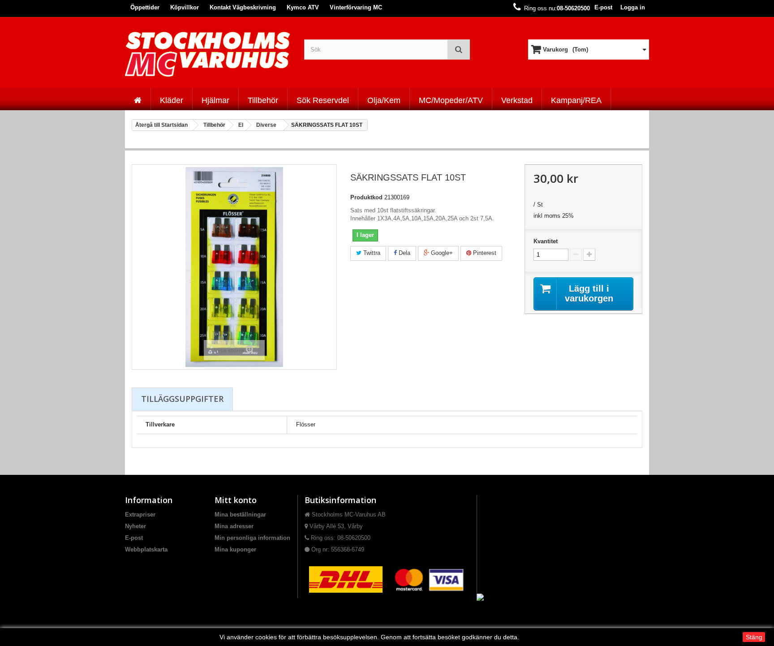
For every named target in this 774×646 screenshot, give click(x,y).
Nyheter (135, 526)
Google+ (441, 253)
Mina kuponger (235, 549)
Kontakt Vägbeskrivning (243, 7)
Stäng (754, 637)
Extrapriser (140, 514)
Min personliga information (252, 537)
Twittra (370, 253)
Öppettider (144, 7)
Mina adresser (234, 526)
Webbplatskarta (146, 549)
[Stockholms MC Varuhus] (208, 54)
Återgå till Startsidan (161, 125)
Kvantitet (545, 241)
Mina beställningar (240, 514)
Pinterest (483, 253)
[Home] (137, 99)
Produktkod (366, 197)
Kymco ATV (303, 7)
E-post (603, 7)
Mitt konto (236, 500)
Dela (403, 253)
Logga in (632, 7)
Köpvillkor (184, 7)
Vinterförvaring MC (356, 7)
